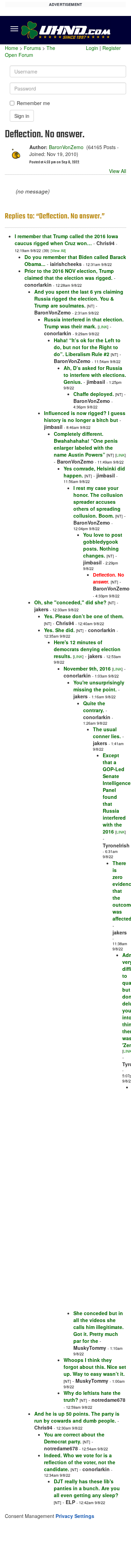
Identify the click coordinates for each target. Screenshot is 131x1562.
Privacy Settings (75, 1515)
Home (11, 47)
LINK (103, 326)
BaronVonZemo (66, 147)
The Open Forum (30, 51)
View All (117, 170)
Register (111, 47)
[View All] (58, 250)
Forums (32, 47)
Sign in (21, 115)
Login (92, 47)
